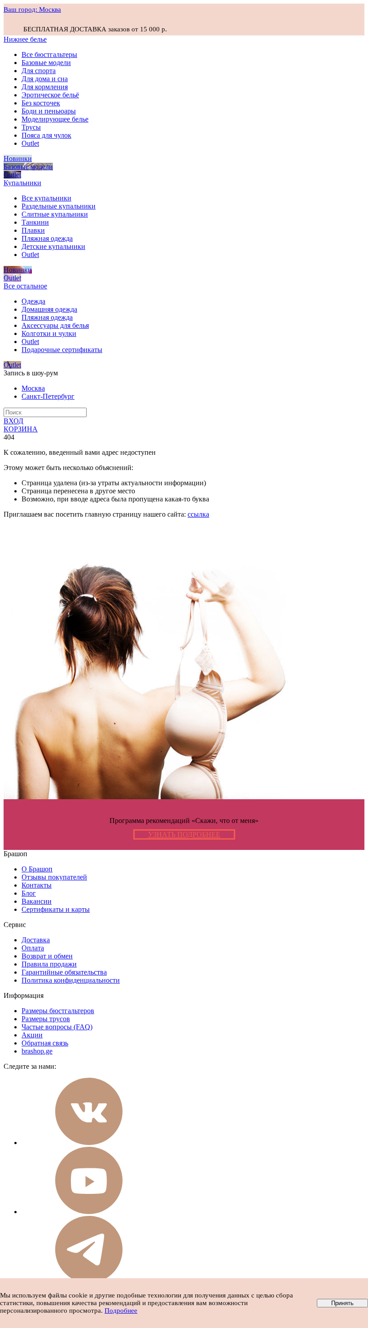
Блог (29, 893)
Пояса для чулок (46, 135)
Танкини (35, 222)
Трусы (31, 127)
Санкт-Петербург (48, 396)
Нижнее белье (25, 39)
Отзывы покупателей (54, 877)
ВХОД (13, 421)
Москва (33, 388)
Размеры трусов (46, 1019)
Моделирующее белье (55, 119)
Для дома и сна (45, 79)
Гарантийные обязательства (64, 972)
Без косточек (41, 103)
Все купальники (46, 198)
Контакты (37, 885)
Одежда (33, 301)
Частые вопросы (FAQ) (57, 1027)
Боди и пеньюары (49, 111)
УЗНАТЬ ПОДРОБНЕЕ (184, 834)
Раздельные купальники (59, 206)
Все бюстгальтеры (49, 54)
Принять (342, 1303)
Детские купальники (53, 246)
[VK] (89, 1142)
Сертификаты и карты (56, 909)
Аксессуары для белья (55, 325)
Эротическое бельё (50, 95)
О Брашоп (37, 869)
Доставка (36, 940)
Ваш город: (32, 9)
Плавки (33, 230)
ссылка (198, 514)
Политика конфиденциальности (71, 980)
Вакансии (37, 901)
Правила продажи (49, 964)
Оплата (33, 948)
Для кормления (45, 87)
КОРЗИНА (21, 429)
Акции (32, 1035)
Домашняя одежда (49, 309)
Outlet (30, 143)
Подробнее (121, 1310)
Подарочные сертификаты (62, 349)
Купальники (22, 183)
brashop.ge (37, 1051)
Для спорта (39, 70)
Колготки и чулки (49, 333)
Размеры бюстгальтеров (58, 1011)
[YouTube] (89, 1211)
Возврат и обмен (47, 956)
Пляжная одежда (47, 238)
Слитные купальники (55, 214)
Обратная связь (45, 1043)
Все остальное (25, 286)
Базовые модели (46, 62)
